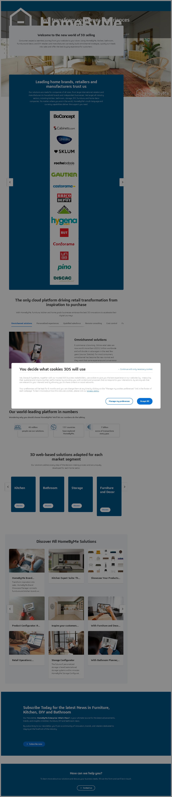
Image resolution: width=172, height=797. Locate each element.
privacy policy (93, 391)
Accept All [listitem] (144, 401)
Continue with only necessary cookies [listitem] (136, 369)
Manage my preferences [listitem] (119, 401)
